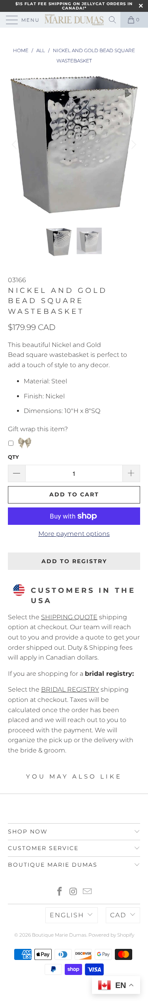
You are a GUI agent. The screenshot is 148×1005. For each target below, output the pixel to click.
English (67, 915)
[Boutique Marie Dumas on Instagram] (74, 892)
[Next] (133, 145)
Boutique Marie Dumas (59, 935)
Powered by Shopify (111, 935)
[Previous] (15, 145)
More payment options (74, 533)
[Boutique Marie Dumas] (74, 20)
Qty (13, 457)
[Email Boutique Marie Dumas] (87, 892)
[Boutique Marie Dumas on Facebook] (60, 892)
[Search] (113, 19)
